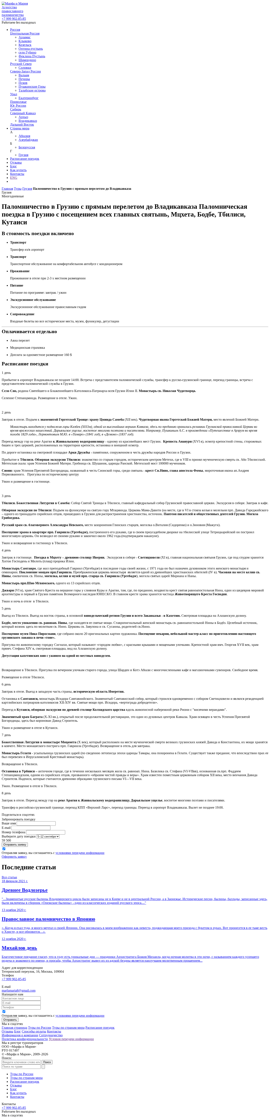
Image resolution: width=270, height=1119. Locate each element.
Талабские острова (32, 90)
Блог (13, 166)
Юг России (18, 105)
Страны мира (19, 128)
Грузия (23, 155)
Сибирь (15, 109)
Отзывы (16, 162)
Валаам (24, 75)
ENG (13, 177)
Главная (7, 188)
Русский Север (21, 64)
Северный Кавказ (23, 113)
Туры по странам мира (68, 1027)
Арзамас (25, 37)
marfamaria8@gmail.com (18, 990)
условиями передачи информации (79, 853)
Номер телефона (13, 832)
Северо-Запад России (25, 71)
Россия (15, 29)
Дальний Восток (22, 124)
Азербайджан (28, 139)
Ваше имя (9, 823)
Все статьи (9, 877)
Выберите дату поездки (19, 836)
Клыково (25, 41)
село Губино (27, 52)
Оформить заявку (14, 856)
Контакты (17, 174)
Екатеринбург (29, 98)
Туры (18, 188)
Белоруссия (27, 147)
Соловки (25, 67)
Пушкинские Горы (32, 86)
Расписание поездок (24, 158)
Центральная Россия (24, 33)
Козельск (25, 45)
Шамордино (27, 60)
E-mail (6, 827)
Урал (13, 94)
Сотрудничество (51, 1035)
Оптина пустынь (31, 48)
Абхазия (24, 136)
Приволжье (18, 102)
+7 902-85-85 (14, 18)
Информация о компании (20, 1035)
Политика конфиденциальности (25, 1039)
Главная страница (14, 1027)
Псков (23, 83)
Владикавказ (28, 121)
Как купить (18, 170)
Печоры (24, 79)
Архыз (23, 117)
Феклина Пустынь (32, 56)
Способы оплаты (34, 1031)
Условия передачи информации (71, 1039)
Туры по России (39, 1027)
